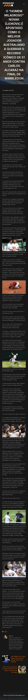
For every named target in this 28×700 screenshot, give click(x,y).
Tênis (5, 631)
